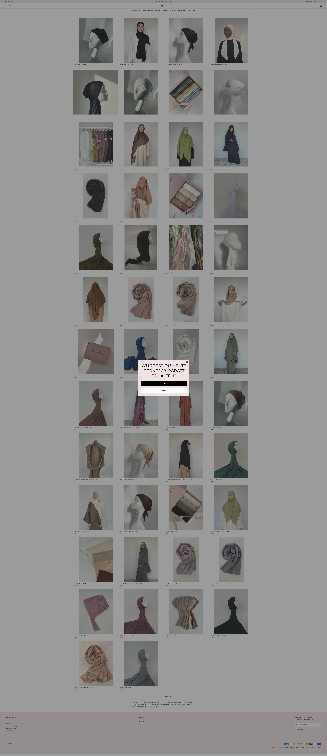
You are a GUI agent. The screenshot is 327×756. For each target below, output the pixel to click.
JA (164, 383)
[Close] (187, 362)
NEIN (164, 390)
